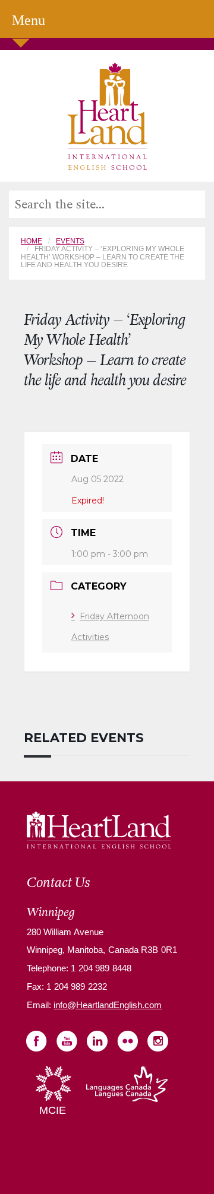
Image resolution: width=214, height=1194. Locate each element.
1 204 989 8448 (99, 968)
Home (31, 241)
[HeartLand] (107, 115)
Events (70, 241)
